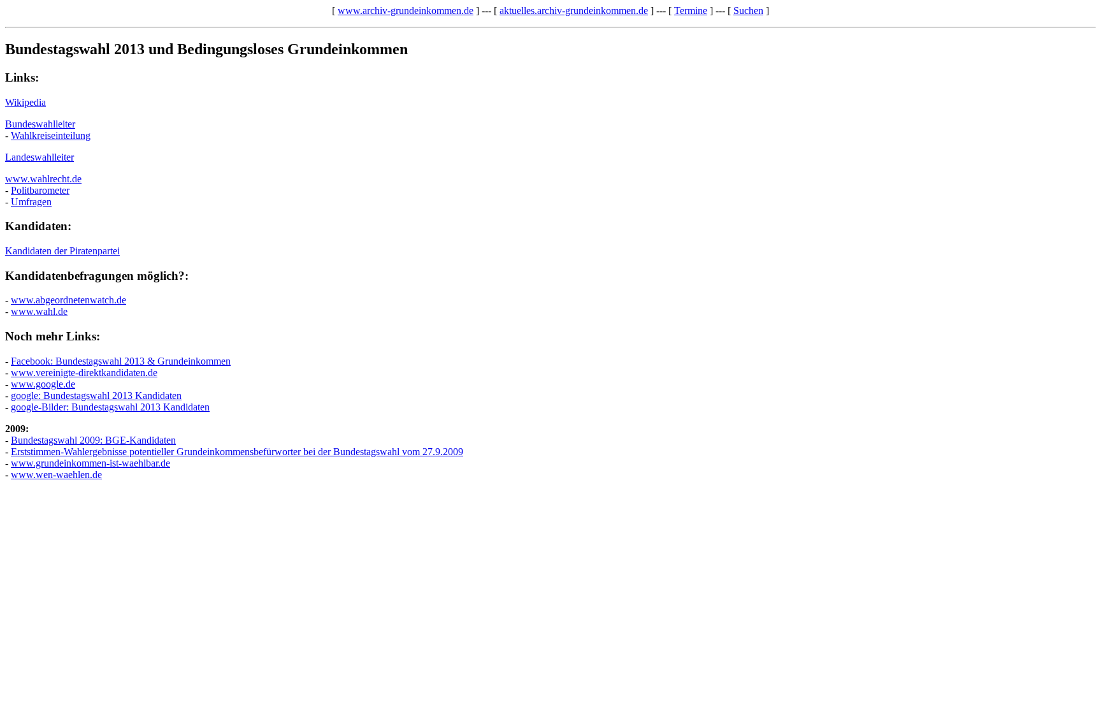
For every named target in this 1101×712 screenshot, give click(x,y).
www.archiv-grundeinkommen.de (405, 10)
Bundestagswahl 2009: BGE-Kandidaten (93, 440)
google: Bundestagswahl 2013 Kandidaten (96, 395)
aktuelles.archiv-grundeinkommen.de (574, 10)
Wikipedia (25, 102)
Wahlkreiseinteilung (50, 135)
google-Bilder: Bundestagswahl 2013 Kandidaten (110, 407)
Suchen (748, 10)
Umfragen (31, 201)
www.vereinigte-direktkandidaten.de (84, 372)
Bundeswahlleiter (40, 124)
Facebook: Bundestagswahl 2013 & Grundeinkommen (121, 361)
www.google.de (43, 384)
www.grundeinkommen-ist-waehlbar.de (90, 463)
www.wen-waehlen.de (56, 474)
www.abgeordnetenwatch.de (68, 299)
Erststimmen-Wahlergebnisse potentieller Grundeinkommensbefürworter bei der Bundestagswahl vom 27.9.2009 (237, 451)
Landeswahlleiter (39, 157)
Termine (690, 10)
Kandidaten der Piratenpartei (62, 250)
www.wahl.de (39, 311)
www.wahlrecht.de (43, 178)
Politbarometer (40, 190)
